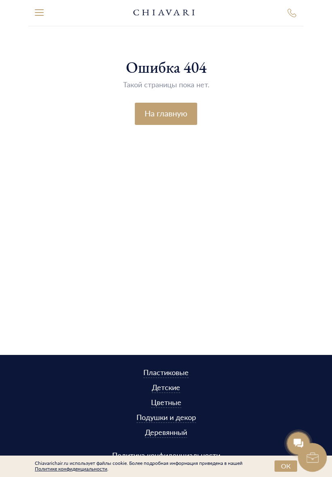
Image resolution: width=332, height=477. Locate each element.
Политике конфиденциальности (71, 468)
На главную (166, 113)
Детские (166, 387)
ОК (286, 466)
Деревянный (166, 432)
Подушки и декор (166, 417)
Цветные (166, 402)
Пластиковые (166, 372)
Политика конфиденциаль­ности (166, 455)
